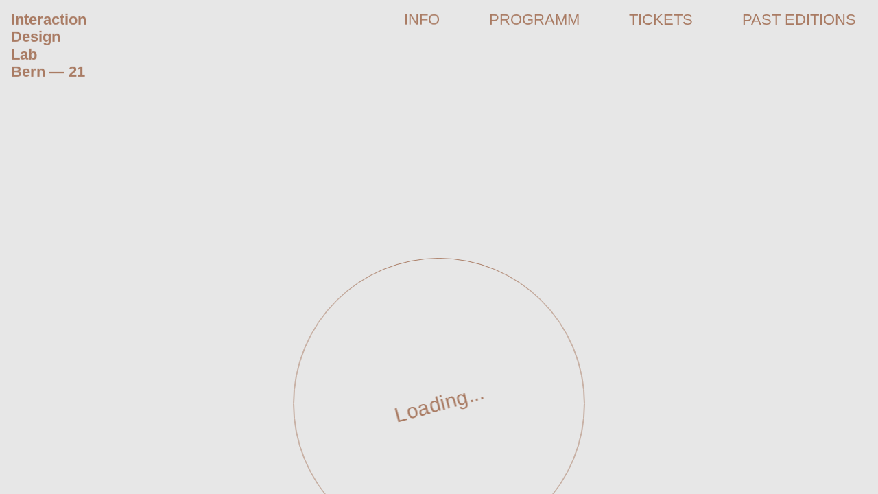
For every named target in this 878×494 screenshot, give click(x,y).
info (422, 19)
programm (534, 19)
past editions (799, 19)
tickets (661, 19)
